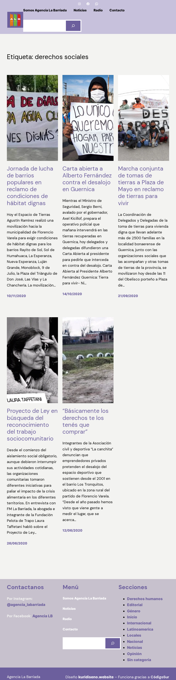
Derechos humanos (145, 598)
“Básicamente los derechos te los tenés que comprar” (85, 421)
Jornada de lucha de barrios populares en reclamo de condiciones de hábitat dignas (30, 186)
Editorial (135, 604)
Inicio (132, 617)
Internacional (139, 623)
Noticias (134, 647)
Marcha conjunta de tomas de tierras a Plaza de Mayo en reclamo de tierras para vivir (141, 186)
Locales (134, 635)
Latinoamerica (140, 629)
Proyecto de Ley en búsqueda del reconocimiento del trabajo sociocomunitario (32, 424)
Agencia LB (42, 616)
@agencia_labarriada (26, 604)
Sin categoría (139, 659)
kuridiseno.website (96, 677)
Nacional (135, 641)
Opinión (134, 653)
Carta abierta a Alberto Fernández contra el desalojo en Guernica (87, 179)
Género (133, 611)
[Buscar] (73, 26)
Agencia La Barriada (23, 676)
